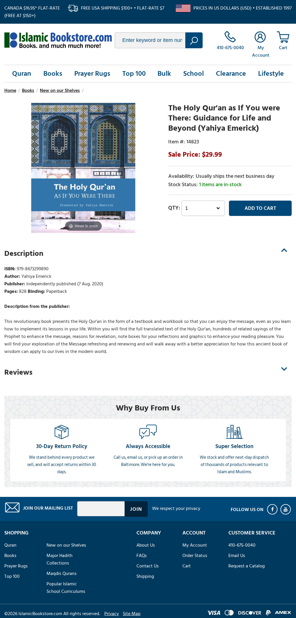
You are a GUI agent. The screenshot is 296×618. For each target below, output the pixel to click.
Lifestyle (271, 73)
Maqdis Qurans (62, 573)
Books (52, 73)
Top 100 (134, 73)
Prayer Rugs (92, 73)
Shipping (145, 576)
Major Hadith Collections (60, 559)
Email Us (236, 555)
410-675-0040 (242, 545)
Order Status (194, 555)
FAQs (141, 555)
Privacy (111, 613)
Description (23, 253)
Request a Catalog (246, 566)
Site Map (131, 613)
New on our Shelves (66, 545)
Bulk (164, 73)
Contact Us (147, 566)
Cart (186, 566)
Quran (21, 73)
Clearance (231, 73)
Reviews (18, 372)
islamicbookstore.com (58, 40)
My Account (194, 545)
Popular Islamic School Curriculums (66, 587)
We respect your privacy (176, 508)
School (193, 73)
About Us (145, 545)
